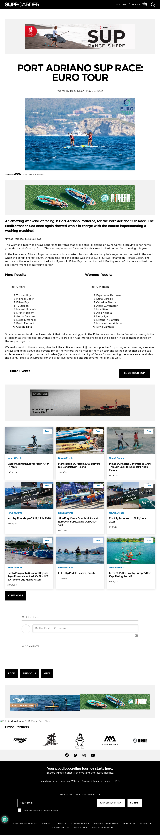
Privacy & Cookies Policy (24, 823)
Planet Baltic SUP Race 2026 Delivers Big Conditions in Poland (79, 465)
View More (15, 596)
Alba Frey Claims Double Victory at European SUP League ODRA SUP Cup (78, 521)
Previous (2, 741)
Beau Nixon (77, 91)
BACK (11, 674)
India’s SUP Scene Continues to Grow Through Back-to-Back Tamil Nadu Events (130, 467)
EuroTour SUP (134, 373)
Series (107, 781)
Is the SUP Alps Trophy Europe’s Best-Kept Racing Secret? (130, 575)
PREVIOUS (29, 674)
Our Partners (146, 823)
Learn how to (47, 781)
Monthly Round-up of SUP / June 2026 (127, 520)
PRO (117, 781)
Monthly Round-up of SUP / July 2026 (29, 518)
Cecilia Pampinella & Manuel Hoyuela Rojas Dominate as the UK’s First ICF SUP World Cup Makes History (28, 576)
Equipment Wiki (67, 781)
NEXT (46, 674)
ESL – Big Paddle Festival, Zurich (76, 573)
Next (157, 741)
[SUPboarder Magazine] (22, 4)
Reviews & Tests (90, 781)
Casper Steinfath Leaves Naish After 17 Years (28, 465)
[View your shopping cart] (144, 4)
